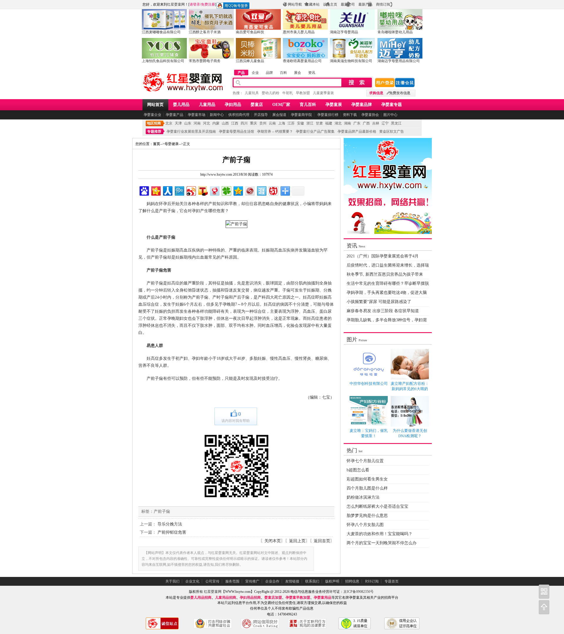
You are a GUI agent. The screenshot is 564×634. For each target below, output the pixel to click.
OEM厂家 (281, 104)
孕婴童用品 (322, 597)
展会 (297, 73)
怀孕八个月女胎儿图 (365, 524)
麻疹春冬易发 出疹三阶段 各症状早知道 (383, 311)
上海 (281, 123)
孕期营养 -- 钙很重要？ (275, 131)
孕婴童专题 (391, 104)
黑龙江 (396, 123)
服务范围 (232, 581)
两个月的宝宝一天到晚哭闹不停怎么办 (382, 543)
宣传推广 (252, 581)
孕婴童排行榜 (327, 115)
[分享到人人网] (167, 190)
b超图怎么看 (358, 470)
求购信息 (376, 93)
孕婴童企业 (152, 115)
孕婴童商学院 (301, 115)
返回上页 (297, 541)
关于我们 (172, 581)
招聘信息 (352, 581)
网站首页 (155, 104)
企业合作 (272, 581)
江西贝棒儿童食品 (250, 61)
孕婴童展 (333, 104)
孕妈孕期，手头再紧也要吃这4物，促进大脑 (387, 292)
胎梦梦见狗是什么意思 (367, 515)
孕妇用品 (233, 104)
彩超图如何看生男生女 (367, 479)
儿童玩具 (252, 93)
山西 (225, 123)
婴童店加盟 (273, 597)
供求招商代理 (238, 115)
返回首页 (322, 541)
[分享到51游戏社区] (273, 190)
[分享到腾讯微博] (179, 190)
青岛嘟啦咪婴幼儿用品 (395, 32)
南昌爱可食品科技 (250, 32)
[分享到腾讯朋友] (226, 190)
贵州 (262, 123)
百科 (283, 73)
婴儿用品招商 (201, 597)
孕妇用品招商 (250, 597)
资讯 (311, 73)
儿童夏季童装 (323, 93)
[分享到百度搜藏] (143, 190)
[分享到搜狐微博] (202, 190)
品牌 (269, 73)
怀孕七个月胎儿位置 (365, 461)
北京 (168, 123)
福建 (328, 123)
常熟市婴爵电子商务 (205, 61)
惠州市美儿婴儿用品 (299, 32)
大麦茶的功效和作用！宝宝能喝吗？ (379, 534)
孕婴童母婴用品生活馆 (236, 131)
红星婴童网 (176, 4)
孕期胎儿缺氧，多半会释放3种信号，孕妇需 (387, 320)
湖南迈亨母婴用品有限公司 (398, 61)
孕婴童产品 (174, 115)
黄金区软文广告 (391, 131)
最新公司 (348, 4)
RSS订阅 (372, 581)
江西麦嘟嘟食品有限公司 (161, 32)
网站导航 (295, 4)
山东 (187, 123)
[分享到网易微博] (214, 190)
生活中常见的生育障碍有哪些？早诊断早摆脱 (388, 283)
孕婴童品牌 (361, 104)
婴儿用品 (181, 104)
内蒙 (215, 123)
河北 (206, 123)
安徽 (300, 123)
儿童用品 (207, 104)
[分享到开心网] (155, 190)
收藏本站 (313, 4)
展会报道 (279, 115)
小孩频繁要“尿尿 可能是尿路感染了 (379, 301)
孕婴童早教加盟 (298, 597)
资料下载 (350, 115)
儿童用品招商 (225, 597)
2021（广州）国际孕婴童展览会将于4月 (383, 256)
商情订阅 (383, 4)
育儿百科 (308, 104)
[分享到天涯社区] (261, 190)
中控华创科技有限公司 (369, 383)
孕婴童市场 (196, 115)
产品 (241, 73)
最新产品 (365, 4)
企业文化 (192, 581)
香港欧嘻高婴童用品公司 (302, 61)
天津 (178, 123)
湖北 (338, 123)
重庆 (253, 123)
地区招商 (154, 123)
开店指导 (261, 115)
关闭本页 (272, 541)
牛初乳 (287, 93)
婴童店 (257, 104)
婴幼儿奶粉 (270, 93)
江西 (234, 123)
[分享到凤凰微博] (249, 190)
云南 (272, 123)
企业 (255, 73)
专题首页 (392, 581)
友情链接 (292, 581)
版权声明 (332, 581)
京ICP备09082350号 (358, 592)
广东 (356, 123)
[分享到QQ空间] (237, 190)
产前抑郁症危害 (171, 532)
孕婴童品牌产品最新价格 (357, 131)
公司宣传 (212, 581)
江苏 (291, 123)
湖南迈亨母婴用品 (344, 32)
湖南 (347, 123)
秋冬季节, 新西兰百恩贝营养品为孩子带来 (385, 274)
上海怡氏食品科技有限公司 (163, 61)
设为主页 (330, 4)
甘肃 (319, 123)
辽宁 (385, 123)
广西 (366, 123)
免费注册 (208, 4)
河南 (197, 123)
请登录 (194, 4)
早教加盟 (303, 93)
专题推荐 (154, 131)
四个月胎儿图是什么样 (367, 488)
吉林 (375, 123)
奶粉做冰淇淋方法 (363, 497)
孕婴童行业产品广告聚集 (315, 131)
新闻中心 (217, 115)
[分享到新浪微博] (190, 190)
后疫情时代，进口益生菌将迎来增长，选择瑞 (388, 265)
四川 (244, 123)
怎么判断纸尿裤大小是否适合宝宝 (377, 506)
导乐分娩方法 (169, 524)
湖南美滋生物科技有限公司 (351, 61)
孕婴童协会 (370, 115)
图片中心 (390, 115)
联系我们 (312, 581)
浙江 (309, 123)
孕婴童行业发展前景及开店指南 (191, 131)
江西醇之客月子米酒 (205, 32)
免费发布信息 (399, 93)
